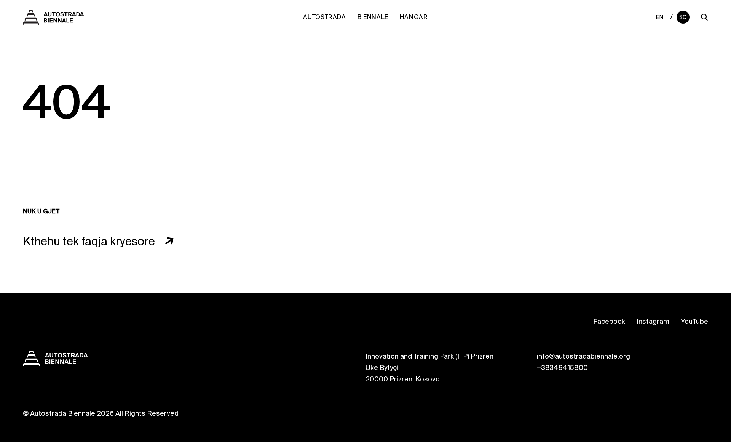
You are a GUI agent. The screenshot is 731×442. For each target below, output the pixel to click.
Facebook (609, 321)
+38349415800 (562, 367)
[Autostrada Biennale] (53, 20)
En (659, 17)
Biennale (373, 17)
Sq (683, 17)
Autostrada (324, 17)
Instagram (653, 321)
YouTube (694, 321)
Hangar (414, 17)
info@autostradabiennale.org (583, 356)
